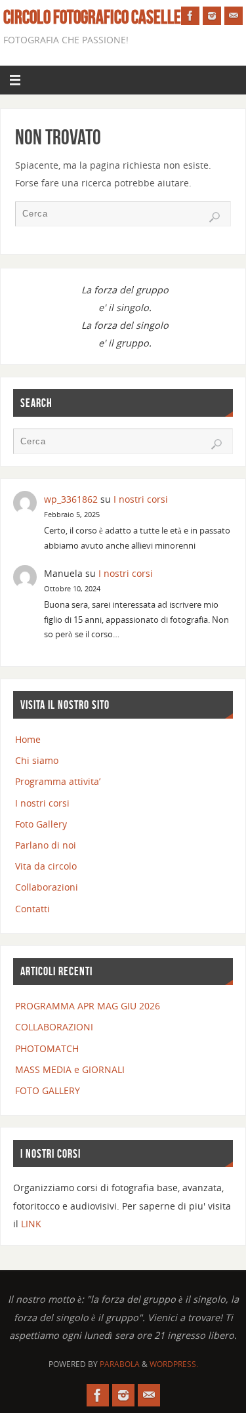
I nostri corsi (140, 499)
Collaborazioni (46, 887)
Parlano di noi (45, 845)
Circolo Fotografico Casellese (99, 17)
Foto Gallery (41, 824)
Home (28, 739)
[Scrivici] (233, 16)
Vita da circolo (46, 866)
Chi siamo (36, 760)
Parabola (120, 1364)
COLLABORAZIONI (54, 1027)
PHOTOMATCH (47, 1048)
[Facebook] (190, 16)
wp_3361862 (71, 499)
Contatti (32, 908)
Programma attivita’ (57, 781)
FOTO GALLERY (47, 1090)
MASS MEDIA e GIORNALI (70, 1069)
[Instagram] (212, 16)
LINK (31, 1223)
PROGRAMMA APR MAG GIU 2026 (87, 1006)
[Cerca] (214, 217)
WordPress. (174, 1364)
